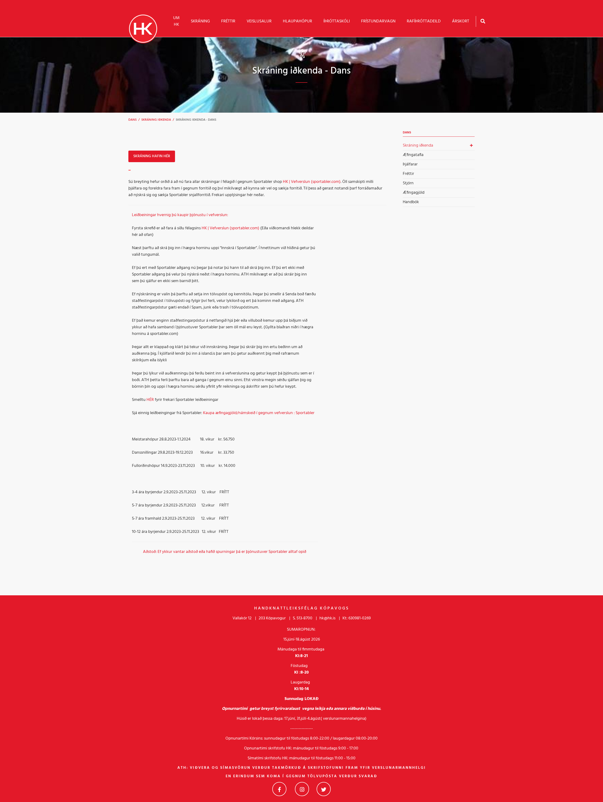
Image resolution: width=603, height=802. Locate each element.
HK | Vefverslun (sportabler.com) (312, 181)
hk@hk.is (327, 618)
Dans (132, 120)
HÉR (150, 399)
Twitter (324, 789)
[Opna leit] (483, 21)
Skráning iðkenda (156, 120)
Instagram (302, 789)
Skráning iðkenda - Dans (196, 120)
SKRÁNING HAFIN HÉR (151, 156)
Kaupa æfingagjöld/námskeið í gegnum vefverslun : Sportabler (258, 413)
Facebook (279, 789)
